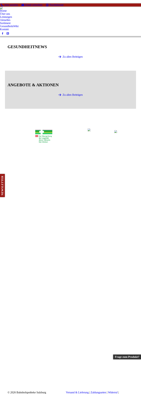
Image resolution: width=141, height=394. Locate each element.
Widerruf (113, 392)
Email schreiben (33, 4)
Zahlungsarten (98, 392)
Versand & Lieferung (77, 392)
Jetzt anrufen (11, 4)
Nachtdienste (57, 4)
